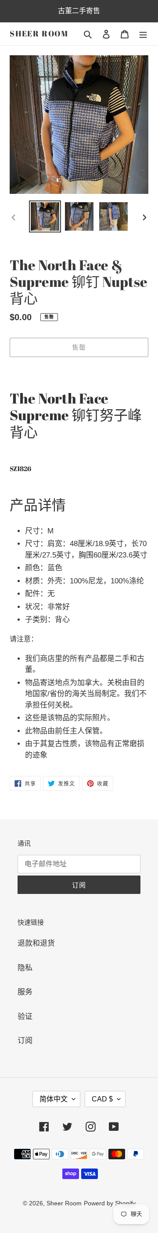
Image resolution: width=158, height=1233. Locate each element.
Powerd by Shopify (110, 1203)
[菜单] (143, 34)
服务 (25, 992)
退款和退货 (36, 943)
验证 (25, 1016)
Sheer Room (39, 34)
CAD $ (102, 1099)
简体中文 (54, 1099)
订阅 (25, 1040)
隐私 (25, 968)
